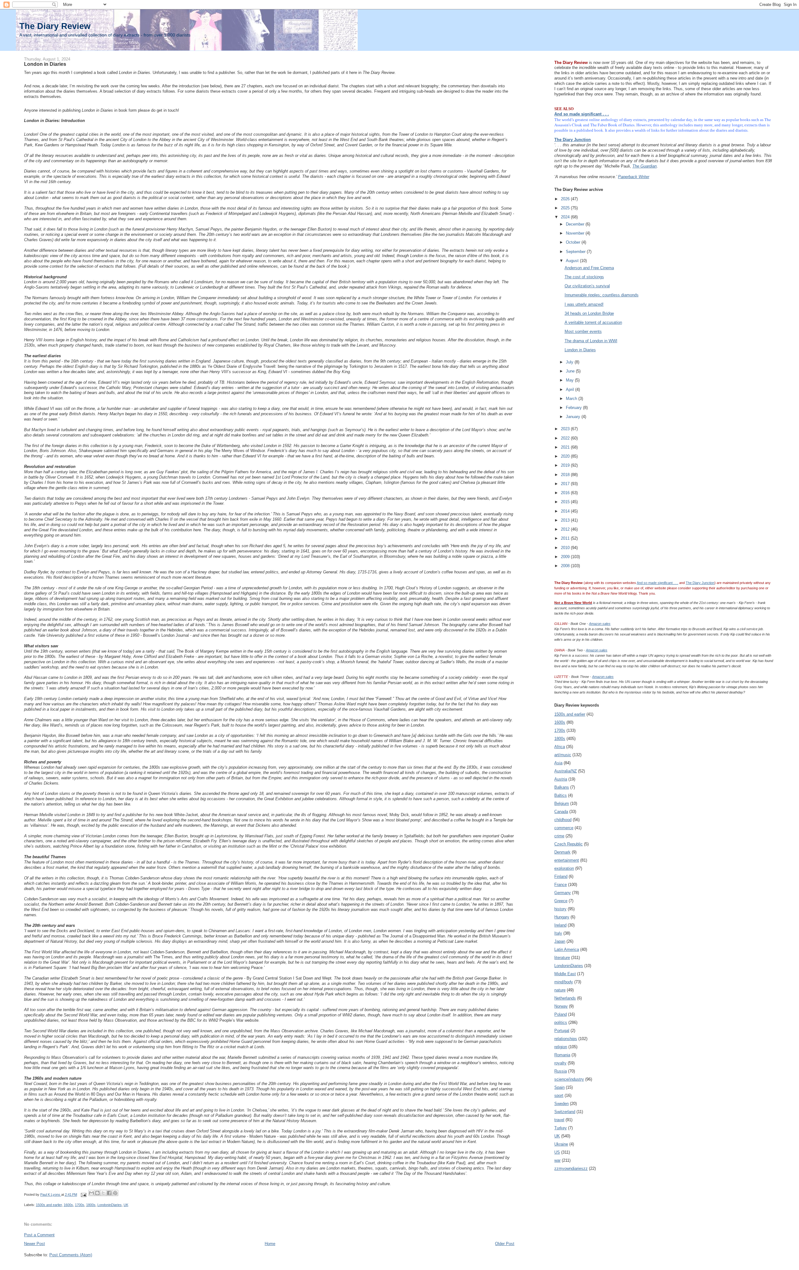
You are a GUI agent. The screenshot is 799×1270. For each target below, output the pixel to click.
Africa (559, 746)
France (560, 884)
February (574, 407)
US (557, 1152)
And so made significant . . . (581, 114)
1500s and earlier (49, 1205)
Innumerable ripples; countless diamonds (602, 295)
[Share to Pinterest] (115, 1193)
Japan (559, 941)
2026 (566, 199)
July (570, 362)
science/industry (569, 1079)
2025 (566, 208)
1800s (91, 1205)
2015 (566, 501)
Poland (560, 1014)
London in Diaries (580, 350)
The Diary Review (55, 26)
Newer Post (34, 1243)
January (573, 416)
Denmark (562, 852)
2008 (566, 565)
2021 (566, 447)
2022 (566, 438)
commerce (563, 827)
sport (558, 1095)
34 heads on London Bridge (589, 313)
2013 (566, 520)
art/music (562, 754)
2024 (566, 217)
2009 (566, 556)
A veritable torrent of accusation (593, 322)
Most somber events (583, 331)
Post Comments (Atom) (70, 1255)
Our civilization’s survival (587, 286)
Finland (560, 876)
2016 (566, 492)
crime (559, 836)
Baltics (560, 795)
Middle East (565, 973)
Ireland (560, 925)
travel (559, 1119)
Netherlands (565, 998)
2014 (566, 511)
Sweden (561, 1103)
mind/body (563, 982)
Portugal (561, 1030)
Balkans (561, 787)
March (572, 398)
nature (560, 990)
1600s (68, 1205)
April (570, 389)
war (557, 1160)
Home (270, 1243)
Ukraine (561, 1144)
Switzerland (564, 1111)
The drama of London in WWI (591, 340)
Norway (561, 1006)
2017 (566, 483)
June (571, 371)
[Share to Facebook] (109, 1193)
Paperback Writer (633, 176)
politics (560, 1022)
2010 (566, 547)
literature (562, 957)
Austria (560, 779)
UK (126, 1205)
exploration (564, 868)
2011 (566, 538)
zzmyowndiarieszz (571, 1168)
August (573, 260)
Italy (558, 933)
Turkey (560, 1128)
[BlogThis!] (97, 1193)
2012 (566, 529)
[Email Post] (83, 1194)
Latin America (566, 949)
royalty (560, 1063)
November (576, 233)
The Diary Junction (572, 139)
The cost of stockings (584, 277)
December (576, 224)
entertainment (566, 860)
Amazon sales (599, 623)
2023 (566, 428)
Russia (560, 1071)
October (573, 242)
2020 (566, 456)
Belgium (561, 803)
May (570, 380)
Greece (560, 900)
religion (560, 1046)
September (576, 251)
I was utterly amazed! (584, 304)
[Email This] (91, 1193)
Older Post (504, 1243)
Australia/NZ (565, 771)
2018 (566, 474)
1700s (79, 1205)
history (560, 909)
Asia (558, 763)
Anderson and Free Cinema (589, 267)
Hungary (561, 917)
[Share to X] (103, 1193)
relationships (565, 1038)
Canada (561, 811)
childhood (562, 819)
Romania (562, 1055)
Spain (559, 1087)
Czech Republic (568, 844)
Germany (562, 892)
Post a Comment (39, 1235)
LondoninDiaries (109, 1205)
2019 (566, 465)
